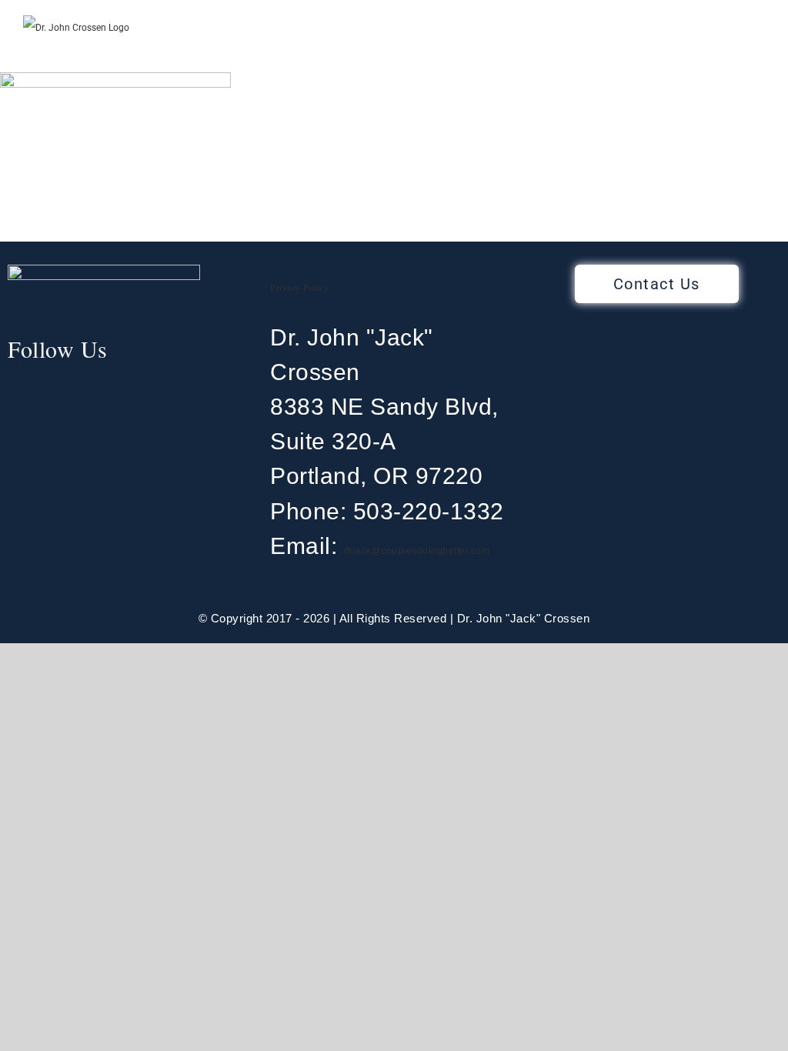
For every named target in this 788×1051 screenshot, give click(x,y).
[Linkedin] (77, 397)
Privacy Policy (299, 287)
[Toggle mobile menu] (759, 49)
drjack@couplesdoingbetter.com (417, 551)
